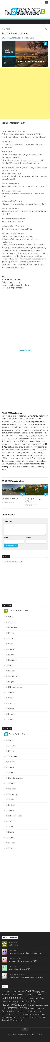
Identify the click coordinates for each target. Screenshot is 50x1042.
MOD (10, 1011)
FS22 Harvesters (11, 756)
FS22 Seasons (11, 843)
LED (3, 1008)
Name (6, 538)
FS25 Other (9, 698)
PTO (22, 1014)
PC (37, 1011)
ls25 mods (27, 1017)
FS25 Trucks (10, 633)
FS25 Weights (10, 703)
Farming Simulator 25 (13, 997)
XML (3, 1017)
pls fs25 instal (13, 945)
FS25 (37, 997)
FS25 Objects (10, 682)
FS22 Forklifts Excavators (14, 778)
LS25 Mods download (16, 1020)
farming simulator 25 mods (14, 1017)
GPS (27, 1001)
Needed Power (23, 1011)
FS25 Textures (10, 719)
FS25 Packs (10, 709)
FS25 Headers (10, 671)
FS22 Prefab (10, 810)
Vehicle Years (30, 1014)
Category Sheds (39, 992)
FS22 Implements (12, 794)
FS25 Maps (9, 617)
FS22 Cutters (10, 783)
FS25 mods (6, 992)
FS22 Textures (10, 848)
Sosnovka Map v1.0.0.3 (10, 499)
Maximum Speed (34, 1008)
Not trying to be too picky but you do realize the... (25, 953)
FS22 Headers (10, 800)
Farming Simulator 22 (35, 994)
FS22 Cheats (10, 837)
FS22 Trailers (10, 762)
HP (32, 1001)
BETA (24, 992)
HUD (35, 1002)
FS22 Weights (10, 821)
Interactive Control (12, 1004)
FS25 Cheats (10, 714)
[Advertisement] (25, 93)
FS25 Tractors (10, 622)
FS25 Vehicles (10, 649)
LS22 (9, 1008)
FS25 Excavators (11, 660)
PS (19, 1014)
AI (13, 991)
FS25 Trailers (10, 638)
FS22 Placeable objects (14, 816)
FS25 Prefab (10, 692)
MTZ (16, 1011)
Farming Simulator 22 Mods (11, 38)
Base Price (18, 992)
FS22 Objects (10, 805)
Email (28, 538)
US (25, 1014)
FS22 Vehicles (10, 767)
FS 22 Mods (12, 1035)
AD (10, 992)
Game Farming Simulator (17, 1002)
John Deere (30, 1004)
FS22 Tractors (10, 746)
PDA (40, 1011)
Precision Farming (10, 1014)
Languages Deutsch (42, 1005)
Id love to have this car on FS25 (19, 969)
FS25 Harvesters (11, 628)
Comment (8, 522)
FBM (26, 998)
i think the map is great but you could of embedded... (26, 977)
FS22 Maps (9, 740)
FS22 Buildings (11, 789)
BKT (32, 991)
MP (13, 1011)
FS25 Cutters (10, 655)
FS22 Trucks (10, 751)
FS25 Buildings (11, 665)
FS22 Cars (9, 773)
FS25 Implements (12, 676)
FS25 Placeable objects (14, 687)
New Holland (32, 1011)
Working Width (40, 1014)
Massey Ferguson (19, 1008)
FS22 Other (6, 29)
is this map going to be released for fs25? (23, 961)
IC (38, 1001)
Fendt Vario (31, 998)
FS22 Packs (10, 832)
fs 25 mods (35, 1017)
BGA (28, 991)
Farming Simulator (18, 994)
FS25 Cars (9, 644)
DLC (8, 995)
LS (5, 1008)
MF (8, 1011)
